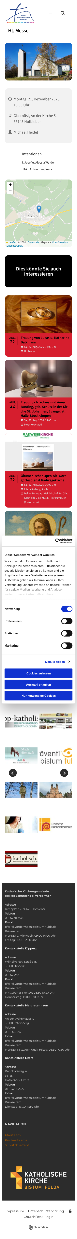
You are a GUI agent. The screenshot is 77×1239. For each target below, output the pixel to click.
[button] (46, 13)
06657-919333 (14, 918)
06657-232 (12, 975)
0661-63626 (13, 1032)
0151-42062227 (14, 1089)
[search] (63, 13)
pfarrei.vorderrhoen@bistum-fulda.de (30, 927)
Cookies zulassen (38, 673)
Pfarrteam (13, 1135)
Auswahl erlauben (38, 684)
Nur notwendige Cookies (39, 695)
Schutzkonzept (17, 1145)
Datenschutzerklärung (46, 1211)
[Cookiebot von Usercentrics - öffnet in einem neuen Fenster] (55, 540)
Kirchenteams (16, 1140)
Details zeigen (55, 661)
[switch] (66, 621)
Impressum (15, 1211)
